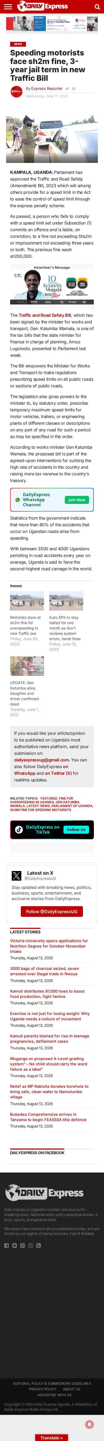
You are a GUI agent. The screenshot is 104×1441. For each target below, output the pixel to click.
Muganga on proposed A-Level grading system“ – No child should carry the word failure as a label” (48, 1063)
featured (49, 798)
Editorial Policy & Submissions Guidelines (52, 1384)
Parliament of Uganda (72, 806)
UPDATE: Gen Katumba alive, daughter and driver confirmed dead (24, 693)
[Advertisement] (52, 1312)
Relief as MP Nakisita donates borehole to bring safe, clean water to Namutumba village (49, 1091)
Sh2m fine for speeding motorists (40, 810)
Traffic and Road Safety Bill (45, 315)
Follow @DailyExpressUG (52, 911)
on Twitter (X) (59, 773)
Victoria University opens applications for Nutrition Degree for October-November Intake (49, 946)
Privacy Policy (42, 1389)
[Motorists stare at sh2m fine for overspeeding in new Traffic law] (27, 601)
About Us (71, 1389)
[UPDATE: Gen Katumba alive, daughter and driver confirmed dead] (27, 666)
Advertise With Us (54, 1395)
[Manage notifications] (89, 1424)
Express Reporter (46, 88)
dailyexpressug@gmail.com (41, 759)
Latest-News (38, 806)
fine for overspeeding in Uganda (41, 800)
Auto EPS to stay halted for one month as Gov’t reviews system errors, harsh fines (65, 628)
